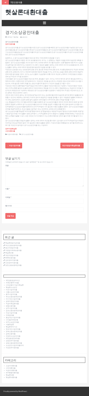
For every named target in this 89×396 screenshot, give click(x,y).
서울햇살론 (10, 324)
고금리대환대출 (11, 366)
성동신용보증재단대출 (14, 343)
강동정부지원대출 (12, 341)
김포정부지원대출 (11, 260)
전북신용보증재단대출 (14, 331)
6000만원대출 (10, 258)
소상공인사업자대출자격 (15, 345)
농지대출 (15, 3)
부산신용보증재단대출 (13, 245)
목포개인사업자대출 (13, 329)
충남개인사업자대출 (13, 317)
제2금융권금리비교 (13, 280)
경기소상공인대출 (27, 134)
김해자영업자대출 (12, 301)
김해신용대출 (11, 334)
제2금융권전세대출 (13, 338)
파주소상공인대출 (12, 322)
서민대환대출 (11, 368)
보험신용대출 (11, 306)
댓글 (7, 165)
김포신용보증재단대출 (14, 310)
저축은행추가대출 (12, 283)
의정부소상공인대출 (13, 336)
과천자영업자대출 (11, 255)
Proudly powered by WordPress (15, 391)
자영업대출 (10, 315)
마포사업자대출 (11, 290)
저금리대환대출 (12, 134)
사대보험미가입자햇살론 (15, 285)
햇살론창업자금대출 (12, 243)
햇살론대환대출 (26, 11)
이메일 (8, 197)
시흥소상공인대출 (12, 292)
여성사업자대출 (13, 145)
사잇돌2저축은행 (12, 320)
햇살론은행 (9, 253)
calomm (24, 37)
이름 (7, 189)
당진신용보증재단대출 (13, 265)
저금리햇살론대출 (12, 304)
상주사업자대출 (11, 308)
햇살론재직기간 (11, 327)
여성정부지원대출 (12, 348)
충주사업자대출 (11, 294)
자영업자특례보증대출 (13, 250)
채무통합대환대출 (12, 373)
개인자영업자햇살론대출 (72, 145)
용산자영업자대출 (11, 248)
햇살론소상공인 (11, 287)
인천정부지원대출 (11, 263)
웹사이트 (8, 206)
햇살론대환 (10, 375)
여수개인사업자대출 (13, 299)
